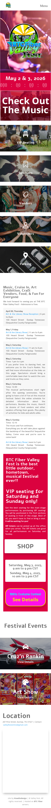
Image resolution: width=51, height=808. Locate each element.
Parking (25, 264)
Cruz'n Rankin (25, 656)
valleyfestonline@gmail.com (15, 725)
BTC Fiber (38, 801)
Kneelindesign (20, 798)
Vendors (25, 203)
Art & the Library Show (17, 332)
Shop (25, 546)
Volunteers (25, 234)
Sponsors (26, 173)
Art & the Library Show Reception (22, 314)
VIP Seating (26, 142)
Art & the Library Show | (17, 348)
